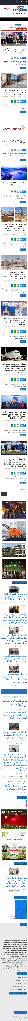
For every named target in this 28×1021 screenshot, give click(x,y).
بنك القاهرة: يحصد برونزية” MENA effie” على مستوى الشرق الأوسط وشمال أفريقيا (15, 736)
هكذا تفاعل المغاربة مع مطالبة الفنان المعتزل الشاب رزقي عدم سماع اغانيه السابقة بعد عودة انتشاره (14, 639)
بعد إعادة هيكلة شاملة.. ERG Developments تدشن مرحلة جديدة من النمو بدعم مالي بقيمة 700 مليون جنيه (14, 275)
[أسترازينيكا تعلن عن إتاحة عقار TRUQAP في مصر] (14, 118)
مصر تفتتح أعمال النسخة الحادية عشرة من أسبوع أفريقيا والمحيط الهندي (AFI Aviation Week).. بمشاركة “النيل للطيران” (14, 415)
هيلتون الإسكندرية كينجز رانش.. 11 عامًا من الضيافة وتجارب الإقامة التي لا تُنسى (15, 92)
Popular (25, 690)
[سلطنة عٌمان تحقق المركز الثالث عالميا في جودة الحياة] (14, 166)
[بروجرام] (25, 19)
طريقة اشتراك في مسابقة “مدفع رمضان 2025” (15, 716)
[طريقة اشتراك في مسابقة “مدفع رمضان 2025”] (14, 711)
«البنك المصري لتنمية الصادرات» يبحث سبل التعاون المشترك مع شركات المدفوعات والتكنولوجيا (14, 784)
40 (16, 709)
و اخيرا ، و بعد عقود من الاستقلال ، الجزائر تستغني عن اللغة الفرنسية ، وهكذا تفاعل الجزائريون (15, 677)
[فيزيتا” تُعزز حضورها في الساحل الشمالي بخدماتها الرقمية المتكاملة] (14, 32)
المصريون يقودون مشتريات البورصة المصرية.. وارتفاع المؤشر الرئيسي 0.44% (14, 658)
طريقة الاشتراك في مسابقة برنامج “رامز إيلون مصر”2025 (14, 703)
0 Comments (12, 52)
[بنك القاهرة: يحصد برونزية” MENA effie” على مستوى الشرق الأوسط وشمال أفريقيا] (14, 723)
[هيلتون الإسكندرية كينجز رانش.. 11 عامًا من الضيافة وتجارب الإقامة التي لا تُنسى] (14, 74)
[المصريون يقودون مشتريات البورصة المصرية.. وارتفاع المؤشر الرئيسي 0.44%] (14, 648)
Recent (25, 691)
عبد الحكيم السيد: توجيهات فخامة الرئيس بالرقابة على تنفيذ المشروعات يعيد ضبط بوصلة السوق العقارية (14, 618)
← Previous (24, 489)
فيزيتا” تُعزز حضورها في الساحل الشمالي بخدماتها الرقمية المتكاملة (14, 50)
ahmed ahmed (6, 52)
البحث (25, 491)
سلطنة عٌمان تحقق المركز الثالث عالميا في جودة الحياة (14, 183)
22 (16, 721)
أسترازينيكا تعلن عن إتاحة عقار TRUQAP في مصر (15, 141)
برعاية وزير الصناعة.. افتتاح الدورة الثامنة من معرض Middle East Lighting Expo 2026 (15, 597)
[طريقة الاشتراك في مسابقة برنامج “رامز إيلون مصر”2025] (14, 695)
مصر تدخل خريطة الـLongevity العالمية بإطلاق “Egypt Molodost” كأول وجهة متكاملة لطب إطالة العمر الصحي (14, 321)
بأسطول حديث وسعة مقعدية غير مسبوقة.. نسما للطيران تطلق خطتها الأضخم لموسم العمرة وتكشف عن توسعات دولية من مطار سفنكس (14, 368)
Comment (24, 693)
